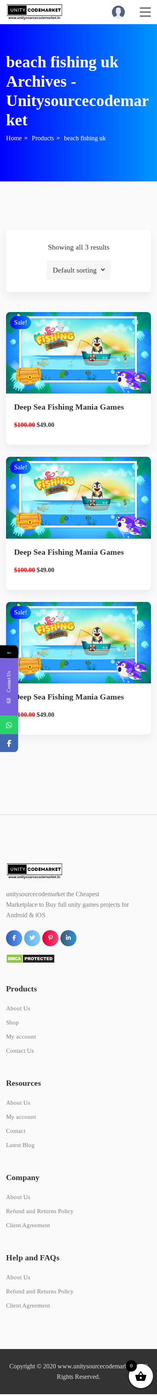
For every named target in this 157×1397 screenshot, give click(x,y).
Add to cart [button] (78, 392)
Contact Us (20, 1050)
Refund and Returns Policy (40, 1211)
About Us (18, 1008)
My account (21, 1036)
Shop (12, 1022)
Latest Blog (20, 1145)
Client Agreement (28, 1225)
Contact (15, 1131)
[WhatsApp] (9, 725)
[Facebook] (9, 743)
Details (85, 364)
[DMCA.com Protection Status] (30, 957)
